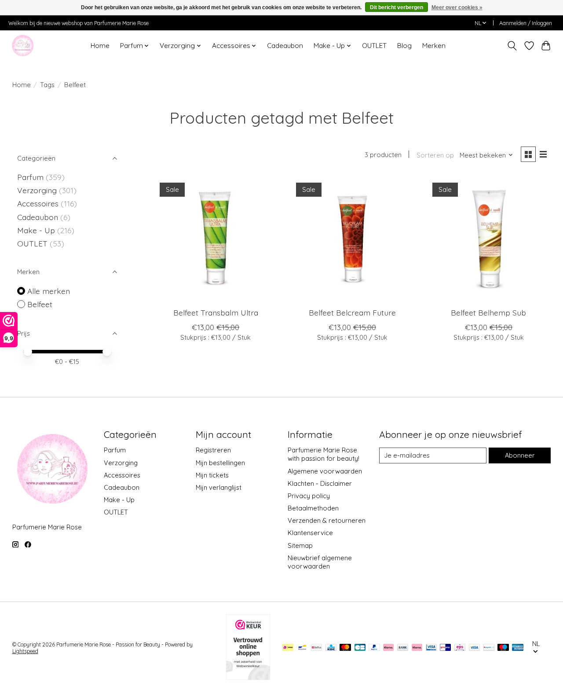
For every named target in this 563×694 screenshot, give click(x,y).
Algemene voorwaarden (325, 471)
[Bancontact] (302, 648)
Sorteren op (435, 155)
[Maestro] (503, 648)
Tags (47, 85)
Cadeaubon (285, 45)
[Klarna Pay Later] (388, 648)
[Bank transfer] (403, 648)
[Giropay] (445, 648)
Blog (404, 45)
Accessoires (39, 203)
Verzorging (38, 190)
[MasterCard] (345, 648)
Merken (434, 45)
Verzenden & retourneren (327, 520)
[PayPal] (374, 648)
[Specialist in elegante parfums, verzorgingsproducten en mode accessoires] (23, 45)
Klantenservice (310, 533)
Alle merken (48, 291)
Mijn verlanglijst (218, 487)
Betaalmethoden (313, 508)
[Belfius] (316, 648)
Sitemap (300, 545)
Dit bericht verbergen (396, 7)
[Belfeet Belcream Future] (352, 238)
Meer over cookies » (457, 7)
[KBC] (330, 648)
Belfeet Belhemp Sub (488, 312)
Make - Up (37, 230)
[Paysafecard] (488, 648)
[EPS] (459, 648)
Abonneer (520, 455)
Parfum (30, 177)
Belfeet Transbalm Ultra (215, 312)
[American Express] (517, 648)
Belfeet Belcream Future (352, 312)
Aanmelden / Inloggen (525, 23)
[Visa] (474, 648)
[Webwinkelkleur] (248, 677)
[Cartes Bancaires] (360, 648)
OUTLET (374, 45)
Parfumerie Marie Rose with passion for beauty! (323, 454)
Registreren (213, 450)
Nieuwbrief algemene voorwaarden (320, 562)
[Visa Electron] (431, 648)
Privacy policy (309, 496)
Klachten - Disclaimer (320, 483)
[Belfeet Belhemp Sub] (489, 238)
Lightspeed (25, 651)
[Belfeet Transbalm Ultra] (216, 238)
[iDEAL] (287, 648)
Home (100, 45)
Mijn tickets (212, 475)
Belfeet (39, 304)
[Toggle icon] (511, 46)
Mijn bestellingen (220, 463)
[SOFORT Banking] (417, 648)
